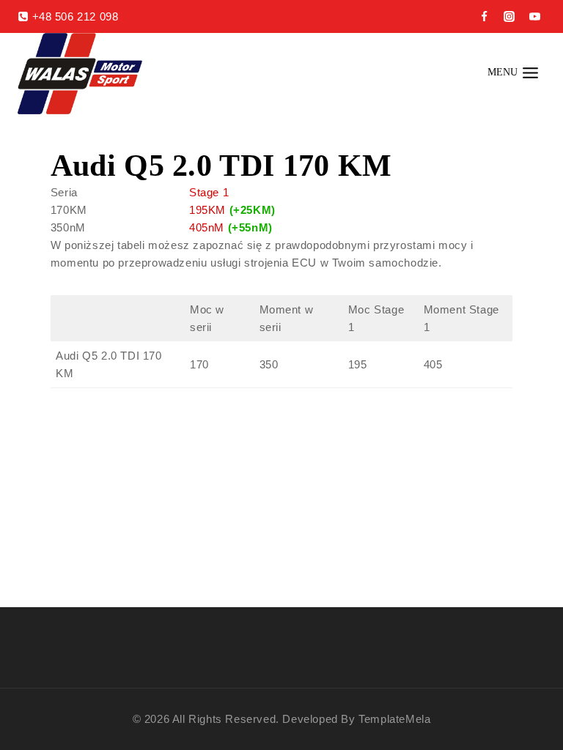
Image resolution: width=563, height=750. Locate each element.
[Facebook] (484, 17)
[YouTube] (534, 17)
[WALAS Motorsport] (80, 73)
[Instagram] (509, 17)
